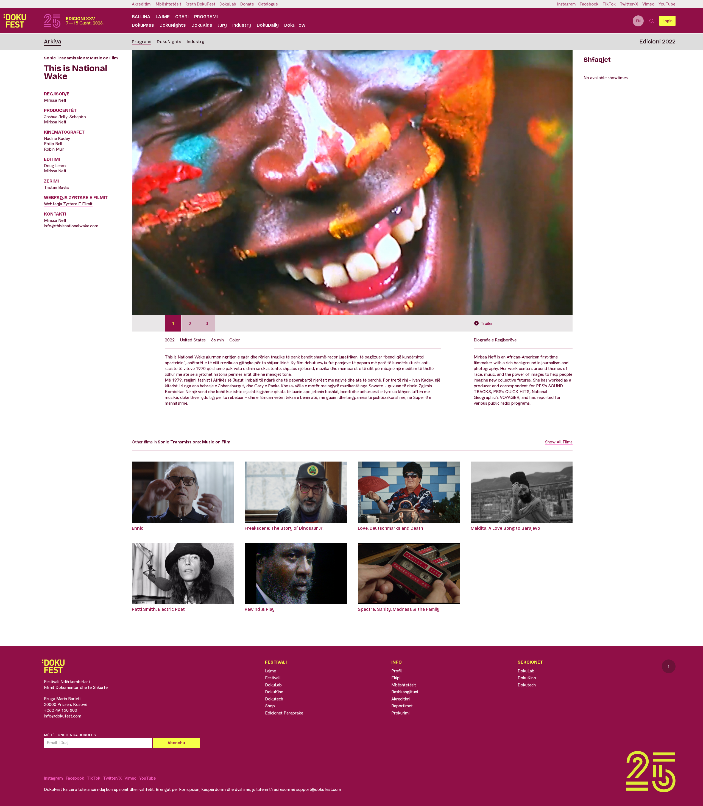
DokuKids (201, 25)
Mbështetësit (168, 4)
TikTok (609, 4)
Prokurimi (400, 713)
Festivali (272, 678)
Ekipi (395, 678)
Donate (247, 4)
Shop (270, 706)
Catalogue (268, 4)
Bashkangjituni (404, 692)
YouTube (667, 4)
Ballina (141, 17)
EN (638, 20)
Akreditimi (142, 4)
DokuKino (274, 692)
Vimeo (648, 4)
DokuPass (143, 25)
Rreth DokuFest (200, 4)
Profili (396, 671)
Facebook (589, 4)
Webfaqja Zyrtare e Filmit (68, 204)
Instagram (566, 4)
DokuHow (294, 25)
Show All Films (559, 442)
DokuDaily (268, 25)
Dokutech (274, 699)
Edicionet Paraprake (284, 713)
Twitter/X (629, 4)
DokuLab (227, 4)
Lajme (163, 17)
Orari (182, 17)
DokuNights (173, 25)
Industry (241, 25)
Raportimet (402, 706)
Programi (206, 17)
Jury (222, 25)
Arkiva (52, 41)
